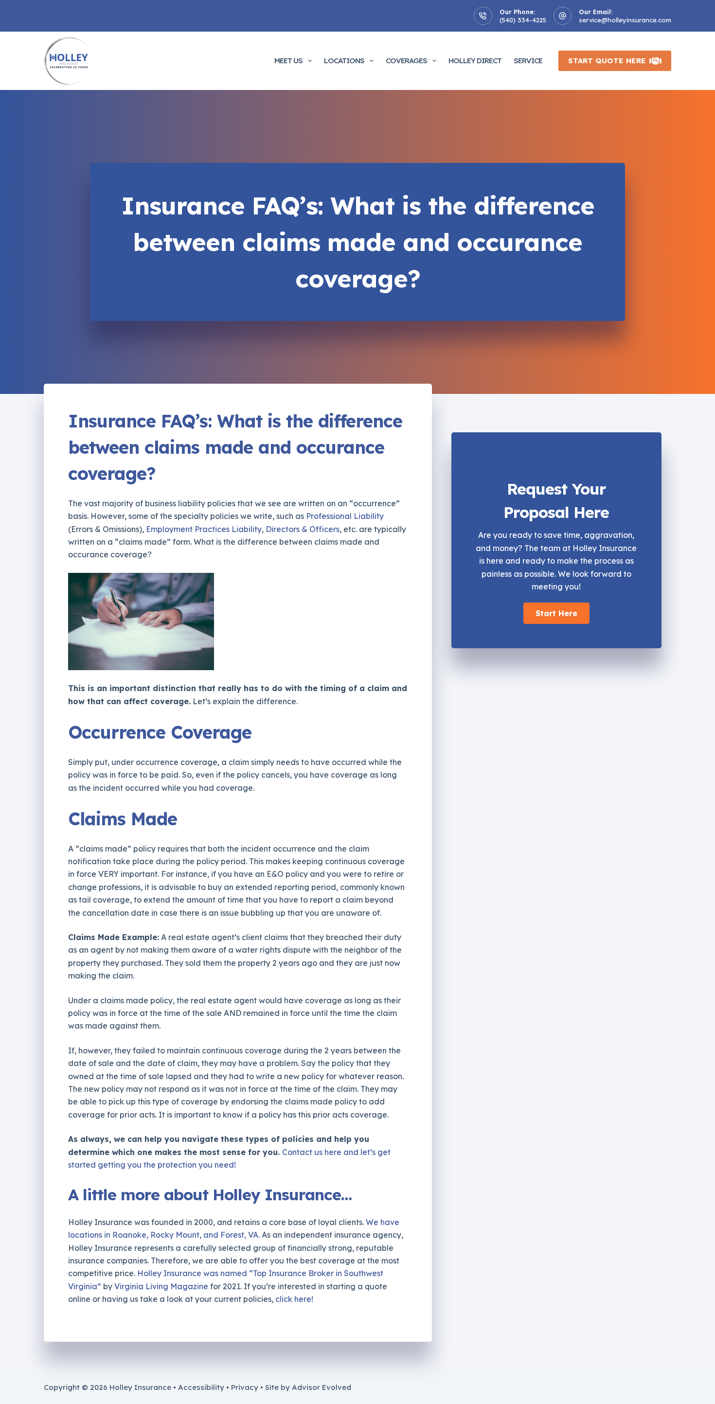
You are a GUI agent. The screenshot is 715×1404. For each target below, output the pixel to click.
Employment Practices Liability (204, 529)
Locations (344, 60)
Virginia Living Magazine (161, 1286)
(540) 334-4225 (523, 20)
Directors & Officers (303, 529)
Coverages (406, 60)
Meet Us (288, 60)
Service (528, 60)
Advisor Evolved (321, 1387)
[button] (556, 613)
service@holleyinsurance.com (625, 20)
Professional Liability (345, 516)
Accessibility (201, 1387)
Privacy (244, 1387)
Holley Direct (474, 60)
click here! (294, 1299)
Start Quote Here (607, 60)
